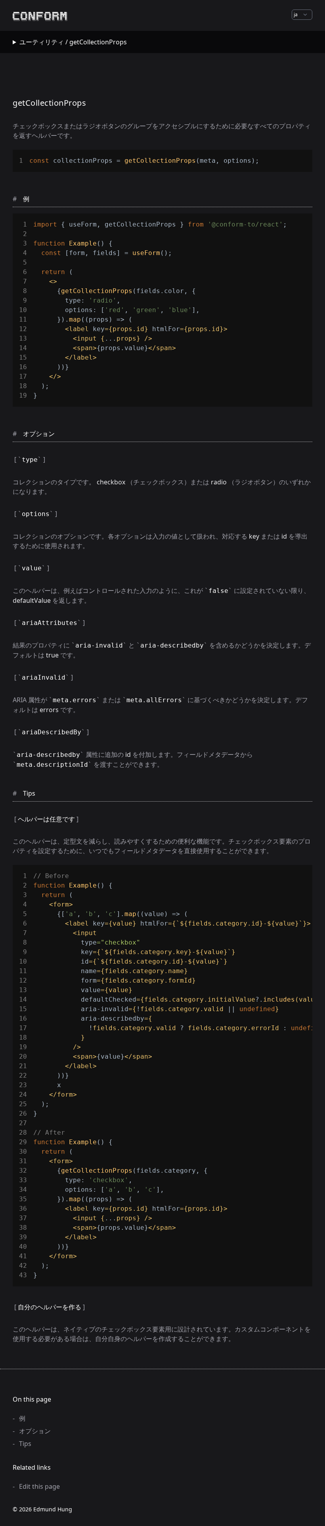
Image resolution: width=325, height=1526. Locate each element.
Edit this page (39, 1486)
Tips (25, 1443)
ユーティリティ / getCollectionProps (73, 42)
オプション (35, 1431)
